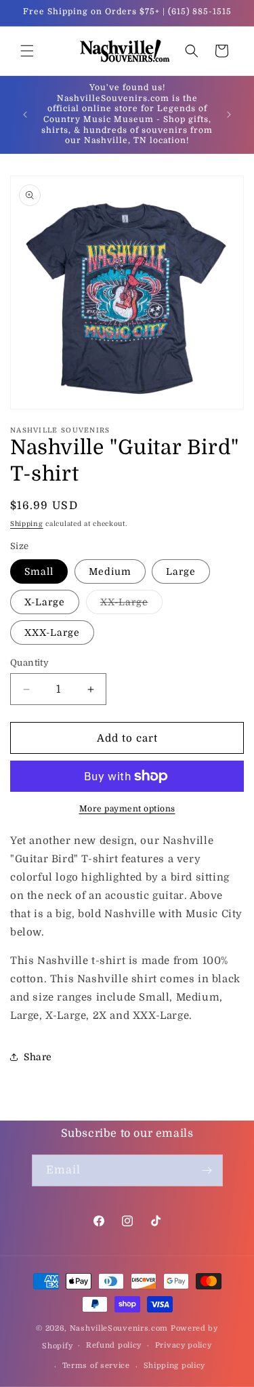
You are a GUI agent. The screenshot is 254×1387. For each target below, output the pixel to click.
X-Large (44, 602)
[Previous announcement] (25, 114)
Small (39, 571)
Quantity (29, 663)
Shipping (26, 523)
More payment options (127, 808)
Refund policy (114, 1345)
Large (181, 571)
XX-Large (131, 605)
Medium (110, 571)
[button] (27, 51)
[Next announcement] (229, 114)
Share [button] (38, 1056)
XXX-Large (52, 632)
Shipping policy (175, 1365)
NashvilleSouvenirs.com (119, 1328)
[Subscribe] (207, 1170)
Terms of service (96, 1365)
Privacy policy (183, 1345)
